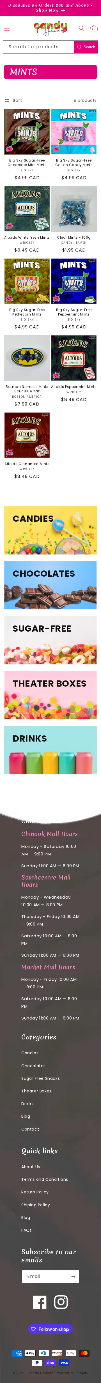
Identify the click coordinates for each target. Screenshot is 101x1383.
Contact (30, 1129)
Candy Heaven (40, 1373)
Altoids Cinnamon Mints (26, 464)
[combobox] (50, 47)
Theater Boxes (36, 1091)
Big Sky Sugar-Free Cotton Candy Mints (74, 162)
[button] (7, 28)
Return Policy (35, 1192)
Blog (25, 1116)
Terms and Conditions (44, 1179)
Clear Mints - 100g (74, 237)
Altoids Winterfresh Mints (27, 237)
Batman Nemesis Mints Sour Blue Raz (27, 389)
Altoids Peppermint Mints (74, 387)
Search (89, 47)
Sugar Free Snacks (40, 1078)
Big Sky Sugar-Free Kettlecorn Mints (27, 312)
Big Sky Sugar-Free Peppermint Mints (74, 312)
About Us (30, 1167)
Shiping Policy (35, 1205)
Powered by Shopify (71, 1373)
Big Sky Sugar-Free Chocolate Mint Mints (27, 162)
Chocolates (33, 1066)
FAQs (26, 1230)
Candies (29, 1053)
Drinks (27, 1103)
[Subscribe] (73, 1276)
